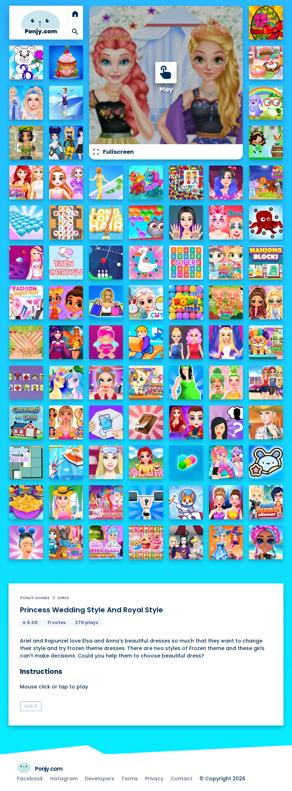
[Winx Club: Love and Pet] (106, 502)
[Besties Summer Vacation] (266, 382)
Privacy (154, 778)
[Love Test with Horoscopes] (106, 342)
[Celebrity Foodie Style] (226, 382)
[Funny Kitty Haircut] (226, 262)
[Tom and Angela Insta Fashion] (66, 542)
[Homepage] (40, 22)
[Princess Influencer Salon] (106, 382)
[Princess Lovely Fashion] (26, 182)
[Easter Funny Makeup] (226, 222)
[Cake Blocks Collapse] (146, 542)
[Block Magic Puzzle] (186, 462)
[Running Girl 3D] (146, 342)
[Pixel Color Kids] (26, 382)
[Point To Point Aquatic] (266, 222)
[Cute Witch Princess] (226, 542)
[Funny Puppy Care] (266, 342)
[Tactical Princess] (26, 142)
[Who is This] (226, 422)
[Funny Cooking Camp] (226, 302)
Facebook (30, 778)
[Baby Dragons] (146, 182)
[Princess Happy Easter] (146, 302)
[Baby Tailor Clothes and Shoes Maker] (66, 462)
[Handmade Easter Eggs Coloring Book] (266, 23)
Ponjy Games (34, 598)
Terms (129, 778)
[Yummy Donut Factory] (266, 62)
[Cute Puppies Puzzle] (186, 502)
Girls (63, 598)
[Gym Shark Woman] (146, 502)
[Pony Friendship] (66, 382)
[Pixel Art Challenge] (186, 182)
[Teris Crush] (26, 462)
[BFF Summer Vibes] (266, 542)
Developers (99, 778)
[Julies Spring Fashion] (66, 502)
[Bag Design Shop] (106, 302)
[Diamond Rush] (26, 222)
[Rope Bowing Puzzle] (106, 262)
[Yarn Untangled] (66, 262)
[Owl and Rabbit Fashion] (266, 103)
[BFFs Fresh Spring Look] (266, 302)
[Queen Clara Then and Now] (106, 542)
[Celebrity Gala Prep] (226, 502)
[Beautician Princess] (66, 422)
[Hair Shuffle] (26, 542)
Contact (181, 778)
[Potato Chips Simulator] (26, 502)
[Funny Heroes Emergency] (266, 502)
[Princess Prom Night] (186, 342)
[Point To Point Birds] (146, 262)
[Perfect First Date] (226, 182)
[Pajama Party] (106, 462)
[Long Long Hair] (106, 222)
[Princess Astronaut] (26, 262)
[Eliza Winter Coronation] (26, 103)
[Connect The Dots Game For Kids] (26, 422)
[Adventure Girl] (266, 142)
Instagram (64, 778)
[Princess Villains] (66, 342)
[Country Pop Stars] (266, 422)
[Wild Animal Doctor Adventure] (266, 182)
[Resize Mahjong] (266, 262)
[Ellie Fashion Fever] (226, 342)
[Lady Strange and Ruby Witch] (186, 422)
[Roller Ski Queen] (66, 103)
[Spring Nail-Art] (26, 342)
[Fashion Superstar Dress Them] (26, 302)
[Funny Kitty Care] (146, 382)
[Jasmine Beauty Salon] (186, 222)
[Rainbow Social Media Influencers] (66, 182)
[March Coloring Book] (26, 62)
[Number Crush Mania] (186, 262)
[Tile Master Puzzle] (66, 222)
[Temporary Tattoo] (266, 462)
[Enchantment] (66, 302)
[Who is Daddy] (186, 382)
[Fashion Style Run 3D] (106, 182)
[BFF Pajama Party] (186, 542)
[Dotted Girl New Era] (66, 142)
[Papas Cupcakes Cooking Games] (66, 62)
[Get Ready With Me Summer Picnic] (146, 462)
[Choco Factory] (146, 422)
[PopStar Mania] (186, 302)
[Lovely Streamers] (226, 462)
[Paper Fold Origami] (106, 422)
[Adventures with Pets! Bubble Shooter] (146, 222)
